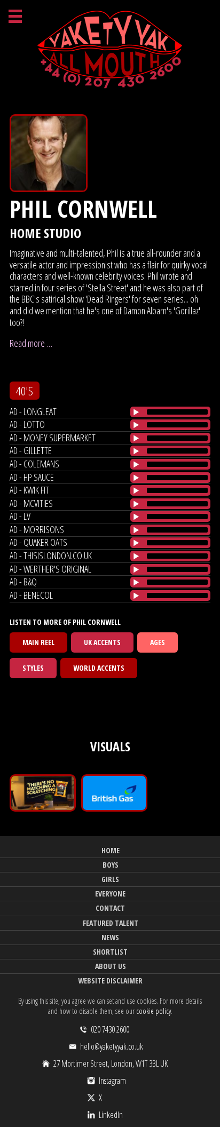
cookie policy (153, 1011)
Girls (110, 879)
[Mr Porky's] (43, 793)
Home (110, 850)
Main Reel (38, 642)
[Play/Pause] (136, 412)
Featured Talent (110, 923)
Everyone (110, 893)
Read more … (31, 343)
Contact (110, 908)
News (110, 937)
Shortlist (110, 952)
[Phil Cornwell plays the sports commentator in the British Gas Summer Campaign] (114, 793)
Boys (111, 865)
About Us (110, 966)
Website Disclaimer (110, 980)
